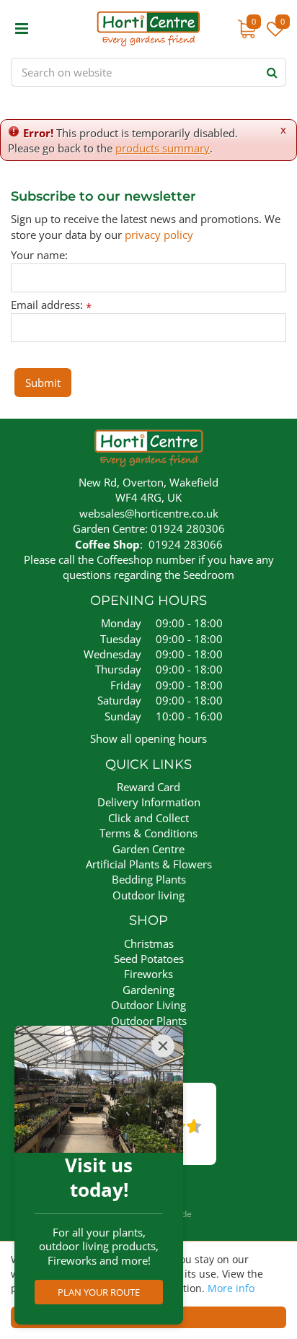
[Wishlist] (275, 36)
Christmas (149, 943)
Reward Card (148, 787)
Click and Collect (148, 818)
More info (231, 1288)
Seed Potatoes (149, 958)
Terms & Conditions (148, 833)
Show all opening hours (148, 738)
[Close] (162, 1045)
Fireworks (148, 974)
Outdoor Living (148, 1005)
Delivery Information (148, 802)
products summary (162, 148)
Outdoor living (148, 895)
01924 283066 (185, 544)
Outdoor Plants (149, 1020)
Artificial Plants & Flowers (149, 864)
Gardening (148, 989)
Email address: (51, 305)
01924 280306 (188, 528)
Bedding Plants (149, 879)
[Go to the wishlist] (273, 36)
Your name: (39, 255)
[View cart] (246, 28)
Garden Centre (148, 849)
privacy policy (159, 234)
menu (21, 29)
